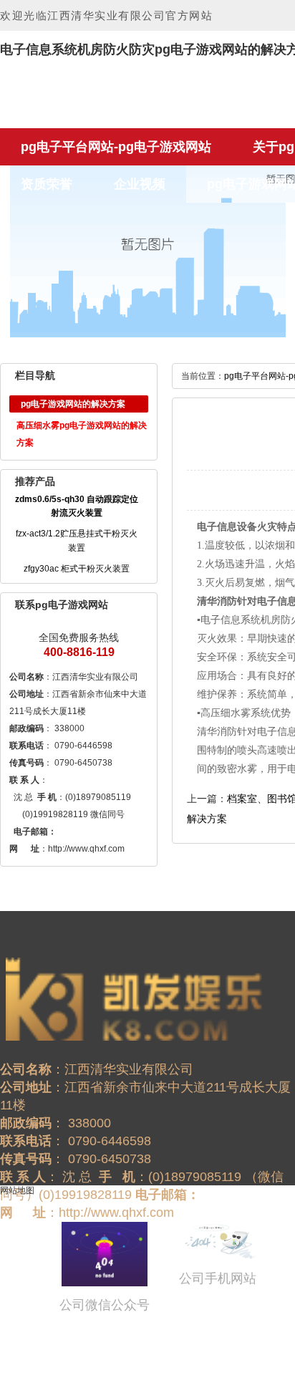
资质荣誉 (46, 184)
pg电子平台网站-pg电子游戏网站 (116, 147)
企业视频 (139, 184)
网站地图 (17, 1190)
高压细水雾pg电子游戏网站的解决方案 (81, 434)
